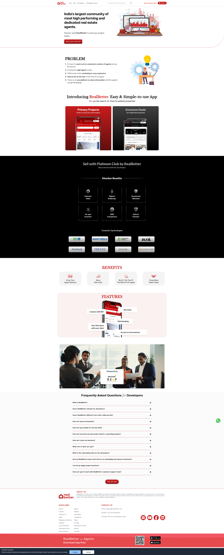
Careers (61, 511)
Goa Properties (64, 525)
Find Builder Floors (91, 3)
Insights (61, 523)
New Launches (63, 531)
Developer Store (64, 528)
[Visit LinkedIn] (162, 517)
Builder (76, 511)
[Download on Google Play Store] (155, 538)
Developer (77, 514)
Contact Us (62, 514)
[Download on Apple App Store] (155, 542)
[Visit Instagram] (143, 517)
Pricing (76, 523)
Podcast (77, 531)
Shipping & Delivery (65, 520)
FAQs (60, 517)
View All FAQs (112, 482)
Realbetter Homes (80, 525)
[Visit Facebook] (156, 517)
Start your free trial (73, 41)
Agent (76, 509)
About (61, 509)
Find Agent (80, 3)
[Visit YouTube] (149, 517)
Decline (88, 552)
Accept (75, 552)
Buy (70, 3)
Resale (76, 528)
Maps (76, 520)
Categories (77, 517)
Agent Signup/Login (150, 3)
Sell (74, 3)
